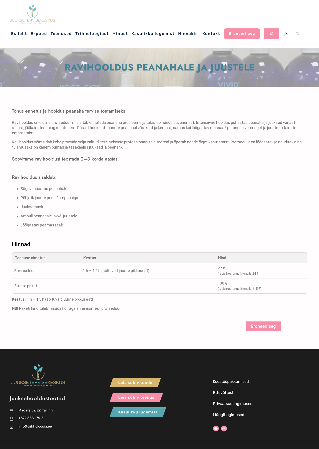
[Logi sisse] (286, 34)
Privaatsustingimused (233, 403)
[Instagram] (224, 428)
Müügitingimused (228, 414)
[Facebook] (216, 428)
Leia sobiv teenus (136, 397)
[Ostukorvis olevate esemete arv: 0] (297, 33)
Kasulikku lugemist (138, 412)
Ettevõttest (223, 392)
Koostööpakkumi (227, 381)
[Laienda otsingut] (271, 33)
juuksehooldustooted (292, 14)
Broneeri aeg (242, 33)
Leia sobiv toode (135, 382)
